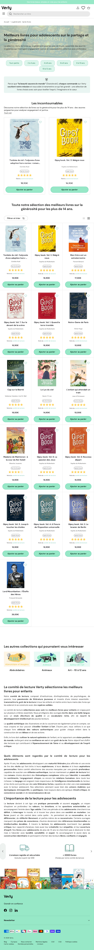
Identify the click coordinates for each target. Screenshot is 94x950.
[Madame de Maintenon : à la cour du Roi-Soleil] (15, 440)
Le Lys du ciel (47, 389)
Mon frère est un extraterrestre (78, 256)
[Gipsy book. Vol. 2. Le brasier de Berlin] (78, 508)
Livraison (40, 944)
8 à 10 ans (80, 63)
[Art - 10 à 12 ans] (77, 659)
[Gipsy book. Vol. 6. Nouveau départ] (78, 440)
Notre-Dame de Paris (78, 322)
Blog (5, 942)
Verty (11, 938)
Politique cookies (71, 942)
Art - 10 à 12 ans (77, 670)
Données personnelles (25, 944)
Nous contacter (26, 942)
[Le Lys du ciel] (47, 373)
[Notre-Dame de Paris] (78, 306)
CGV (52, 942)
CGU (60, 942)
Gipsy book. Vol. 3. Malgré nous (69, 160)
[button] (88, 8)
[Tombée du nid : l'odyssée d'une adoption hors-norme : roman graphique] (24, 138)
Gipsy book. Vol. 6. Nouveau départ (78, 458)
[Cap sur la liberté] (15, 373)
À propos (14, 942)
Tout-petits (14, 63)
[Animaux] (47, 659)
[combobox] (48, 14)
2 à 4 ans (31, 63)
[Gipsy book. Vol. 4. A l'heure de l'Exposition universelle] (47, 508)
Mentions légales (41, 942)
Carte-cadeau (9, 944)
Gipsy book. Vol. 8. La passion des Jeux (47, 458)
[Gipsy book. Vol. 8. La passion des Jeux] (47, 440)
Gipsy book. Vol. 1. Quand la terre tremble (47, 324)
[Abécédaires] (17, 659)
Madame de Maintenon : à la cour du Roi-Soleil (15, 458)
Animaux (47, 670)
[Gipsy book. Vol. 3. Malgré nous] (69, 138)
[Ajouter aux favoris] (40, 121)
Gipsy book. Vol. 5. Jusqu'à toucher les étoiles (15, 525)
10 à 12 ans (47, 69)
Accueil (6, 22)
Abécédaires (17, 670)
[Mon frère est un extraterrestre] (78, 238)
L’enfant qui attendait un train (78, 391)
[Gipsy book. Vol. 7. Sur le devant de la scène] (15, 306)
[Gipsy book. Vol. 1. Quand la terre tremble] (47, 306)
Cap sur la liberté (15, 389)
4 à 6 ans (48, 63)
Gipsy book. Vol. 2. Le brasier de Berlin (78, 525)
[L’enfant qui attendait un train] (78, 373)
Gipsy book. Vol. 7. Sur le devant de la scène (15, 324)
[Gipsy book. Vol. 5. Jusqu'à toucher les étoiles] (15, 508)
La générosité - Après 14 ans (21, 22)
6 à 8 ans (64, 63)
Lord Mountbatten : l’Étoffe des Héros (16, 593)
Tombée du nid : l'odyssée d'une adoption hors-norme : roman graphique (24, 163)
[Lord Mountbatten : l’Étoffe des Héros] (15, 575)
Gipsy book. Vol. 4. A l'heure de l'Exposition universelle (47, 525)
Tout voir (8, 113)
